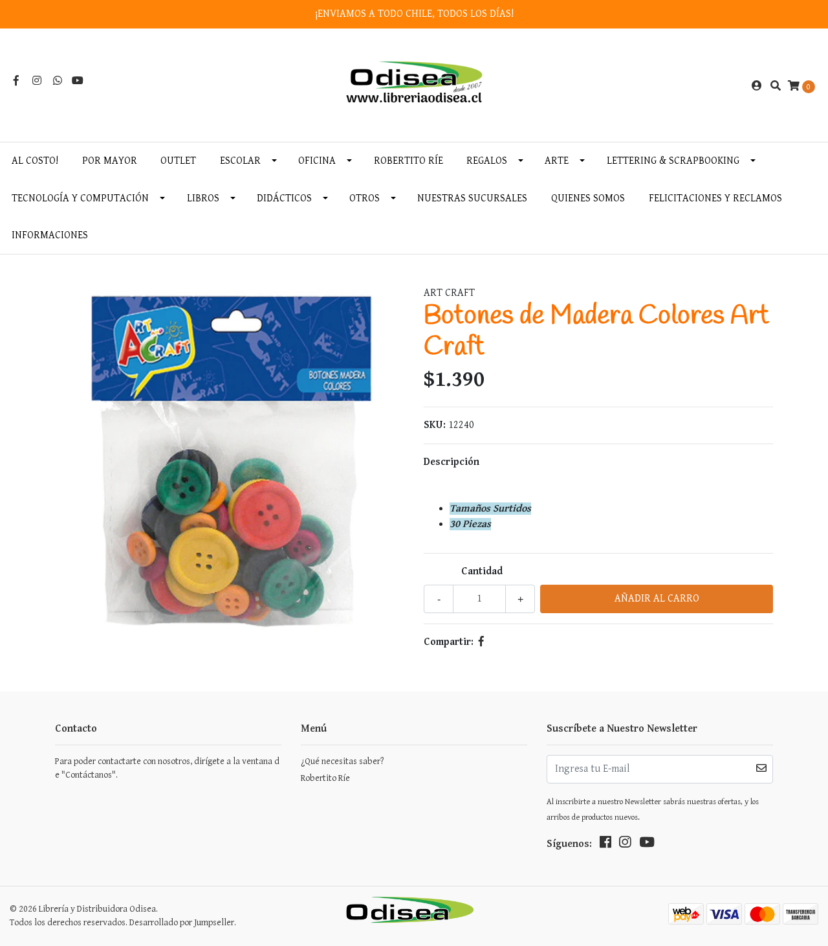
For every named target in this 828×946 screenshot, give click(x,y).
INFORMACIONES (50, 235)
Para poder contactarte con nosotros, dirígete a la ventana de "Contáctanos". (167, 768)
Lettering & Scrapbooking (673, 161)
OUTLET (178, 161)
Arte (557, 161)
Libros (203, 198)
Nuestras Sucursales (472, 198)
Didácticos (284, 198)
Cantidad (482, 571)
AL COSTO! (35, 161)
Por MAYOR (109, 161)
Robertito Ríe (408, 161)
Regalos (486, 161)
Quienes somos (588, 198)
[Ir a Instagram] (36, 81)
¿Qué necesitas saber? (342, 761)
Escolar (240, 161)
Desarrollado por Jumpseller (181, 923)
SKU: (435, 425)
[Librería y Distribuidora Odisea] (414, 86)
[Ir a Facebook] (16, 81)
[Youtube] (77, 81)
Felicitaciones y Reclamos (715, 198)
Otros (364, 198)
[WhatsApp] (57, 81)
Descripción (451, 462)
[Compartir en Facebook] (481, 642)
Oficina (317, 161)
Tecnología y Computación (80, 198)
